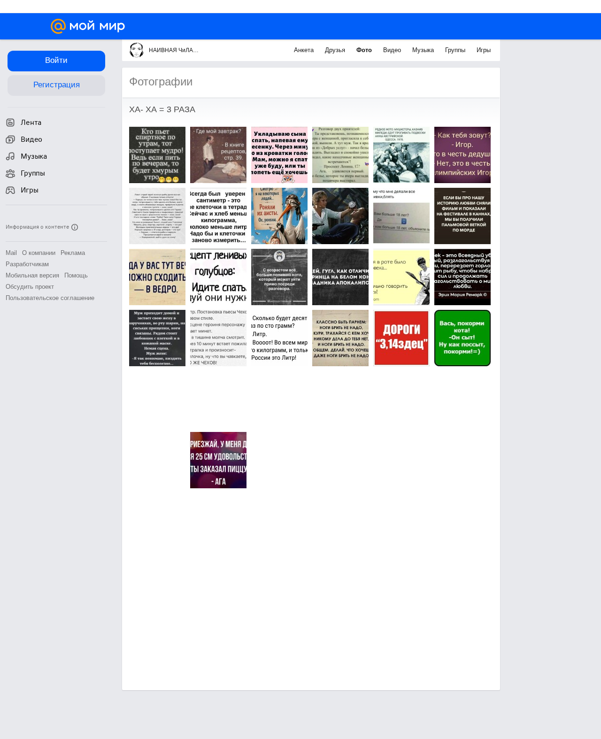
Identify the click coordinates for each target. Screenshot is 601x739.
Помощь (76, 275)
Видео (393, 50)
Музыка (424, 50)
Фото (365, 50)
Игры (484, 50)
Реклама (73, 252)
